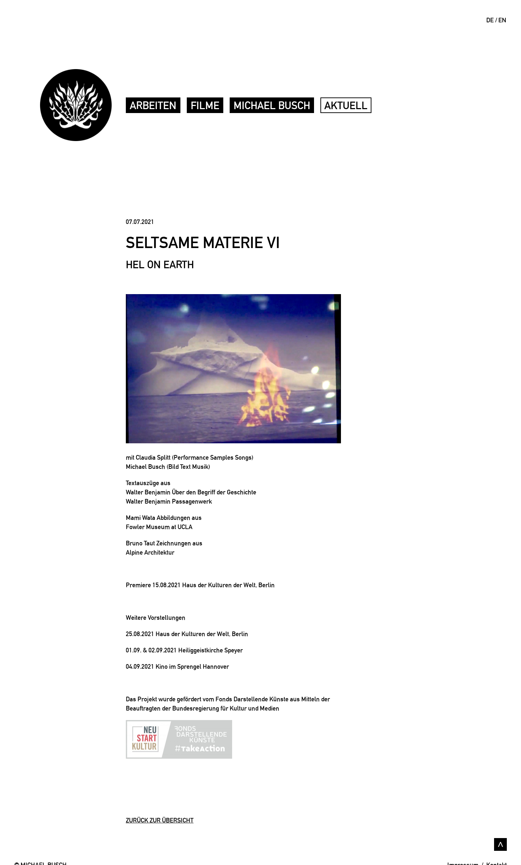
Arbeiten (153, 105)
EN (502, 20)
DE (490, 20)
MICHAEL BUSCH (272, 105)
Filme (205, 105)
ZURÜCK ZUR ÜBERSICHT (160, 820)
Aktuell (346, 105)
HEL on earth (160, 264)
